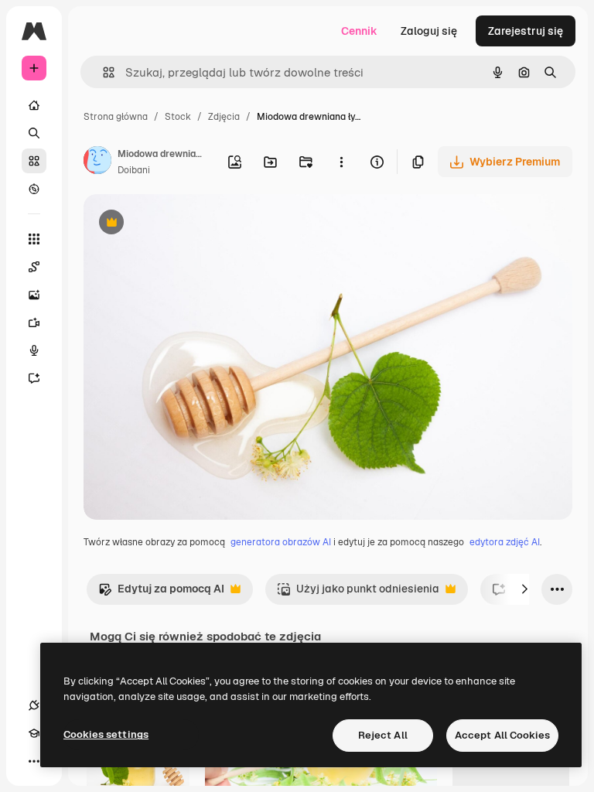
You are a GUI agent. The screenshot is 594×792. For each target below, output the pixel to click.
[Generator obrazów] (34, 294)
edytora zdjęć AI (504, 542)
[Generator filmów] (34, 322)
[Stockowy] (34, 160)
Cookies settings (105, 734)
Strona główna (116, 117)
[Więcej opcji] (341, 161)
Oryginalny (190, 224)
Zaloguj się (429, 31)
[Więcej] (34, 761)
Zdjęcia (224, 117)
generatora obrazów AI (280, 542)
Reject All (383, 735)
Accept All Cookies (502, 735)
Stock (178, 117)
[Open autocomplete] (102, 72)
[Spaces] (34, 266)
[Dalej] (524, 589)
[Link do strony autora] (97, 162)
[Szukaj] (34, 133)
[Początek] (34, 105)
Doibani (134, 170)
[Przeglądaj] (34, 188)
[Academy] (34, 733)
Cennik (359, 31)
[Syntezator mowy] (34, 350)
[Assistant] (34, 378)
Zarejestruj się (525, 31)
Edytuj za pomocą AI (161, 593)
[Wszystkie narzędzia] (34, 239)
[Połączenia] (34, 705)
